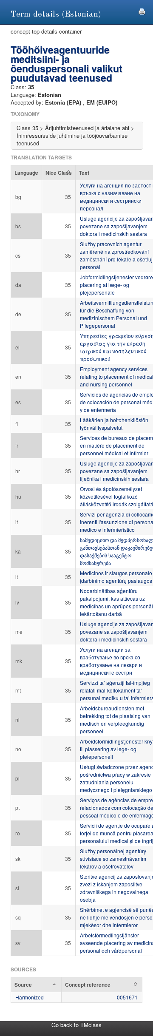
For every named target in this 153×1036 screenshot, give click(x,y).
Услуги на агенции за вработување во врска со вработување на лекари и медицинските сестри (111, 661)
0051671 (127, 997)
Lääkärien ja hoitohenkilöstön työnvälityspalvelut (114, 423)
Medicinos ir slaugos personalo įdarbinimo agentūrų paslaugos (116, 576)
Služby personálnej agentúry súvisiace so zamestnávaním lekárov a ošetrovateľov (113, 858)
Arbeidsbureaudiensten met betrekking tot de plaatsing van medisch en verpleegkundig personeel (115, 719)
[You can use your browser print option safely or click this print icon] (142, 10)
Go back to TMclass (76, 1025)
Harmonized (29, 997)
